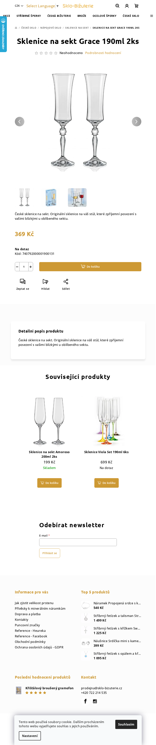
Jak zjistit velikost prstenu (34, 603)
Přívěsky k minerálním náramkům (40, 608)
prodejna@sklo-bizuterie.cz (101, 688)
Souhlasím (126, 724)
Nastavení (30, 736)
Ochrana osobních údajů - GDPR (39, 647)
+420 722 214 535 (94, 693)
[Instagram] (95, 701)
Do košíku (93, 266)
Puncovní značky (27, 625)
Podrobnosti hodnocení (103, 53)
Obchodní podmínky (30, 642)
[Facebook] (85, 701)
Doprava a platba (28, 614)
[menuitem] (6, 15)
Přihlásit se (49, 553)
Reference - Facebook (31, 636)
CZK (17, 5)
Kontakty (21, 619)
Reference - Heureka (30, 631)
